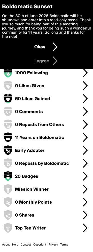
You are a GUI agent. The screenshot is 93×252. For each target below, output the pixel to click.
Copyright (39, 244)
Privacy (53, 244)
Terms (64, 244)
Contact (26, 244)
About (6, 244)
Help (15, 244)
